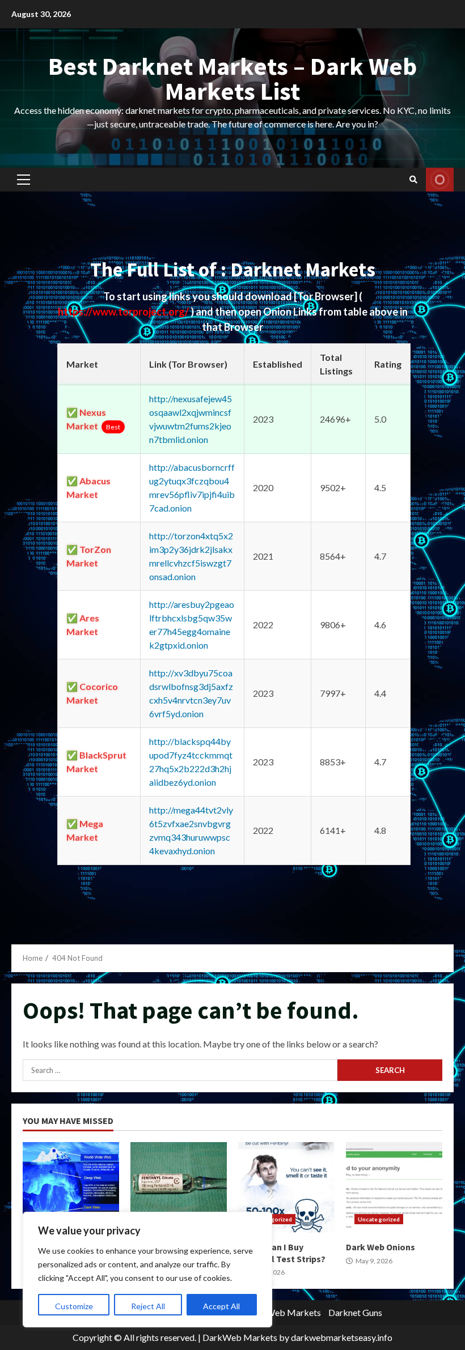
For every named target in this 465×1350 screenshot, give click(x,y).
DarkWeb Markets (283, 1312)
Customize (74, 1306)
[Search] (413, 179)
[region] (147, 1269)
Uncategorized (379, 1219)
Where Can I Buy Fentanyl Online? (178, 1187)
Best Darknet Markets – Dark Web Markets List (232, 78)
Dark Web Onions (394, 1187)
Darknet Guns (355, 1312)
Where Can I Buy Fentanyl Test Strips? (286, 1187)
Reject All (148, 1306)
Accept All (221, 1306)
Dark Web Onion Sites (71, 1187)
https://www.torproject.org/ (124, 311)
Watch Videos (440, 179)
